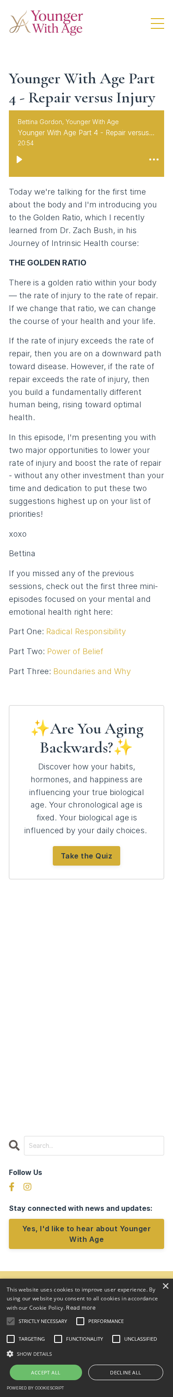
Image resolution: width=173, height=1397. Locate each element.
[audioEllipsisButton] (154, 159)
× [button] (165, 1286)
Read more (80, 1307)
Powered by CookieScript (35, 1387)
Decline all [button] (125, 1372)
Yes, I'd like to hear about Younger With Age (86, 1234)
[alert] (86, 1338)
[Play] (19, 159)
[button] (86, 1353)
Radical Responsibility (86, 631)
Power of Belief (75, 651)
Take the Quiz (87, 855)
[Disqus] (86, 1003)
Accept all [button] (45, 1372)
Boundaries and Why (92, 671)
